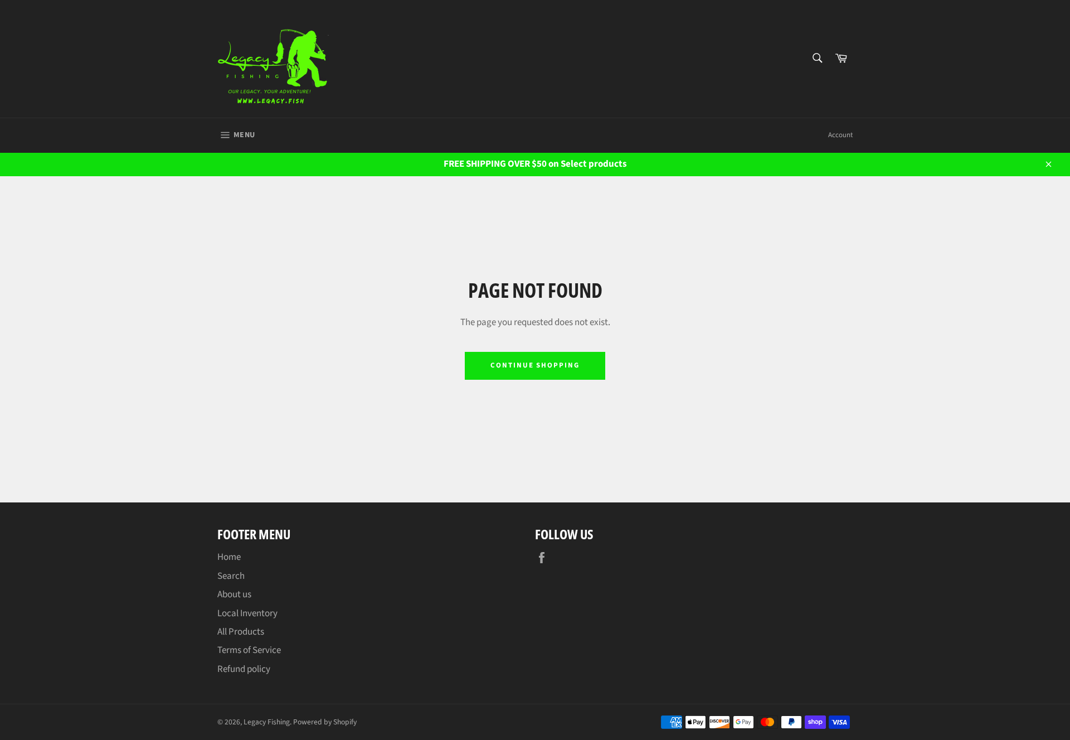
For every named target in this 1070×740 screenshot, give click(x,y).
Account (840, 135)
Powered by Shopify (325, 722)
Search (231, 576)
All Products (240, 632)
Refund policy (243, 669)
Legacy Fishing (267, 722)
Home (229, 557)
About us (234, 594)
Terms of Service (249, 650)
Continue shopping (535, 365)
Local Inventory (247, 613)
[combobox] (816, 58)
